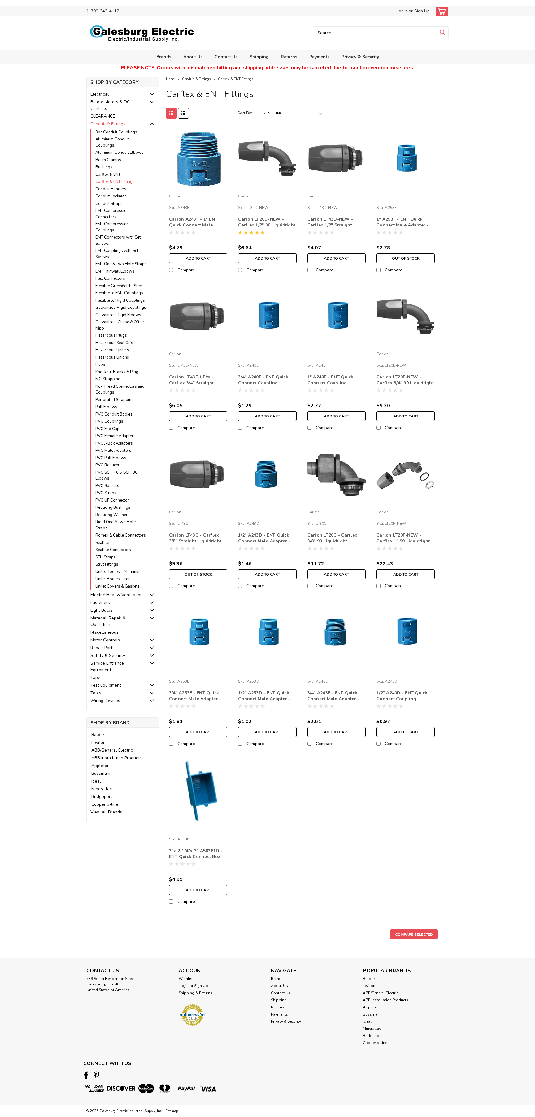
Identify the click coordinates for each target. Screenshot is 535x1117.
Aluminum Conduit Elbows (119, 152)
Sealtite (102, 543)
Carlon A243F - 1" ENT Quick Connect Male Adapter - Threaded (193, 225)
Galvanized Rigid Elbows (118, 315)
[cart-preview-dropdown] (441, 11)
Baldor (97, 735)
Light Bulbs (101, 610)
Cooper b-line (104, 804)
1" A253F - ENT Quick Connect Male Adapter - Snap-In (402, 225)
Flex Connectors (110, 278)
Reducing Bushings (112, 507)
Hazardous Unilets (112, 350)
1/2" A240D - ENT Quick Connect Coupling (402, 696)
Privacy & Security (360, 57)
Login (402, 11)
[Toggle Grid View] (171, 113)
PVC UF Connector (112, 500)
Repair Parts (102, 648)
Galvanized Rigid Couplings (120, 307)
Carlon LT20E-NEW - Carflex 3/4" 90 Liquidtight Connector (405, 383)
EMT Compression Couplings (112, 227)
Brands (163, 57)
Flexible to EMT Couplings (119, 293)
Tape (95, 677)
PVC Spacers (107, 486)
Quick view (198, 187)
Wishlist (186, 978)
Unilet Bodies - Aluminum (118, 572)
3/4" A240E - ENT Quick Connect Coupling (263, 380)
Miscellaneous (104, 632)
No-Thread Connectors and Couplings (120, 389)
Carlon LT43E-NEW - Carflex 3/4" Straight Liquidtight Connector (193, 383)
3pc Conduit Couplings (116, 132)
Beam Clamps (108, 160)
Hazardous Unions (112, 357)
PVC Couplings (109, 421)
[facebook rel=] (86, 1075)
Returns (289, 57)
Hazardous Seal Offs (114, 343)
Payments (319, 57)
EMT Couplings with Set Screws (116, 254)
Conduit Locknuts (111, 196)
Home (170, 79)
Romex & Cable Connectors (120, 535)
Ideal (96, 781)
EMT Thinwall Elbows (114, 271)
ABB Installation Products (116, 758)
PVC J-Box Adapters (114, 443)
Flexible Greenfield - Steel (119, 286)
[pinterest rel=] (96, 1075)
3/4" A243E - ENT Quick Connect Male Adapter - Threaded (333, 699)
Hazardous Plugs (111, 335)
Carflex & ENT (107, 174)
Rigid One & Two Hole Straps (115, 525)
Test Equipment (105, 685)
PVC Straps (105, 493)
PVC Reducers (108, 465)
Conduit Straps (109, 203)
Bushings (103, 167)
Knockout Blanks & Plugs (118, 372)
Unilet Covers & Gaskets (117, 586)
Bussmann (101, 773)
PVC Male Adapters (113, 450)
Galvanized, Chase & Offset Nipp (120, 325)
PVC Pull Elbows (110, 458)
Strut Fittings (106, 564)
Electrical (99, 94)
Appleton (100, 766)
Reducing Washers (112, 515)
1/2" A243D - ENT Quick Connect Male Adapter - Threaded (264, 541)
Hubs (100, 364)
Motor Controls (105, 640)
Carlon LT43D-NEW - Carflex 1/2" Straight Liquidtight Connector (331, 225)
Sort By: (244, 113)
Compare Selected (414, 934)
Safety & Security (107, 655)
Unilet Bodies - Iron (113, 579)
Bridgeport (101, 797)
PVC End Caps (108, 429)
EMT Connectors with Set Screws (118, 240)
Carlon (175, 196)
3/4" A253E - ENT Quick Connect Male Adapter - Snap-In (195, 699)
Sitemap (171, 1111)
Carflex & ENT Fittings (115, 181)
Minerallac (101, 789)
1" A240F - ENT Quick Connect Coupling (330, 380)
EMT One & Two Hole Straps (121, 264)
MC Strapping (107, 379)
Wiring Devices (105, 701)
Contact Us (226, 57)
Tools (95, 693)
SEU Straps (105, 557)
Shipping (259, 57)
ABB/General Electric (112, 750)
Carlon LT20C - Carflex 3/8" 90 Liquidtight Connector (332, 541)
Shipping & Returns (195, 992)
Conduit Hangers (110, 189)
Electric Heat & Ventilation (116, 595)
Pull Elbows (106, 407)
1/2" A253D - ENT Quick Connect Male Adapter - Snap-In (264, 699)
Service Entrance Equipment (107, 666)
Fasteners (100, 603)
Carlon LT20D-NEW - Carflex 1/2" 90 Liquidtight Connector (266, 225)
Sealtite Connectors (113, 550)
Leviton (98, 742)
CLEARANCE (102, 116)
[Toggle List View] (183, 113)
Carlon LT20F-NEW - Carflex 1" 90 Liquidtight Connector (403, 541)
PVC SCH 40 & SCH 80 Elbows (116, 475)
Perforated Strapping (114, 400)
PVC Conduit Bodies (114, 414)
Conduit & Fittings (107, 124)
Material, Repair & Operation (108, 621)
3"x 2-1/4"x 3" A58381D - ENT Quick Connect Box (196, 854)
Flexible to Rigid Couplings (120, 300)
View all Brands (106, 812)
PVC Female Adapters (115, 436)
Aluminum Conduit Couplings (112, 142)
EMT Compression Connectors (112, 214)
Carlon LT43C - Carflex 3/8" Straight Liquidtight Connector (195, 541)
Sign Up (422, 11)
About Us (192, 57)
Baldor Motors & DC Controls (110, 105)
